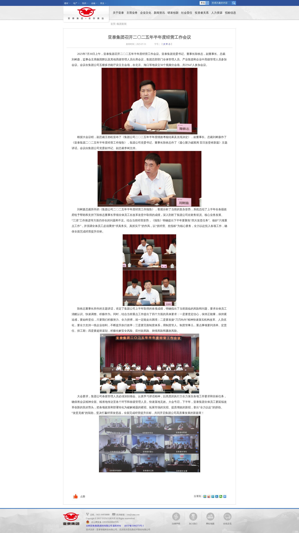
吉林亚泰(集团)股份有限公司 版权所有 (105, 526)
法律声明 (176, 523)
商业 (102, 3)
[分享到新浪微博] (208, 496)
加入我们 (193, 523)
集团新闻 (121, 24)
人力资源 (216, 12)
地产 (75, 3)
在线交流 (227, 523)
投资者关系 (202, 12)
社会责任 (186, 12)
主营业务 (132, 12)
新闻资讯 (159, 12)
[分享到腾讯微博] (212, 496)
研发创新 (173, 12)
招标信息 (230, 12)
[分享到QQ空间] (204, 496)
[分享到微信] (220, 496)
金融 (93, 3)
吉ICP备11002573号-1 (134, 526)
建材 (66, 3)
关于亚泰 (118, 12)
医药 (84, 3)
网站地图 (210, 523)
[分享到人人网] (216, 496)
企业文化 (145, 12)
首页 (113, 24)
